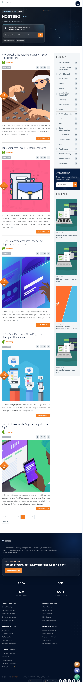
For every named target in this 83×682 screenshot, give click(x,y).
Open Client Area (13, 571)
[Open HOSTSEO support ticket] (77, 664)
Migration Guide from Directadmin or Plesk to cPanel (66, 327)
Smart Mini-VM (7, 640)
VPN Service (46, 640)
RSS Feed (21, 40)
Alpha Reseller (47, 613)
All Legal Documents (9, 663)
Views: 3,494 (6, 67)
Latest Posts (10, 40)
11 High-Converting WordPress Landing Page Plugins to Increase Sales (23, 242)
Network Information (9, 643)
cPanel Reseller (47, 607)
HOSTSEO (8, 11)
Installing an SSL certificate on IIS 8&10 (66, 236)
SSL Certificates (47, 633)
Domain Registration (49, 630)
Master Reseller (47, 610)
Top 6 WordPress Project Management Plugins (24, 147)
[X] (41, 67)
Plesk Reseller (47, 617)
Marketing (9, 342)
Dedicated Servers (8, 637)
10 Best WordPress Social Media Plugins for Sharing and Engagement (22, 335)
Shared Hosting (7, 607)
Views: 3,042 (6, 437)
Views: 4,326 (6, 157)
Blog (15, 11)
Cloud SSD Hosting (8, 610)
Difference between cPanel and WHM (66, 280)
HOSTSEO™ (14, 677)
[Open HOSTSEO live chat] (77, 670)
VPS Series (5, 630)
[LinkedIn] (44, 67)
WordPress (9, 62)
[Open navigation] (78, 3)
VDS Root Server (7, 633)
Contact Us (5, 657)
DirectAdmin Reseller (49, 620)
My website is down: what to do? (65, 371)
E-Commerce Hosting (9, 617)
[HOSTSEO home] (11, 3)
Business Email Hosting (49, 637)
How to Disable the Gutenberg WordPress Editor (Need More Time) (25, 56)
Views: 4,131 (6, 253)
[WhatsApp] (48, 67)
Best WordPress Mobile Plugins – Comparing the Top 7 (25, 425)
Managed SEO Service (49, 643)
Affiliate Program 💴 (8, 667)
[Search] (40, 35)
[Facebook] (37, 67)
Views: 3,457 (6, 347)
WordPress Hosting (8, 613)
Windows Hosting (8, 620)
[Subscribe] (75, 184)
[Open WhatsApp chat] (77, 677)
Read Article (42, 139)
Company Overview (8, 653)
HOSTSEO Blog (7, 660)
